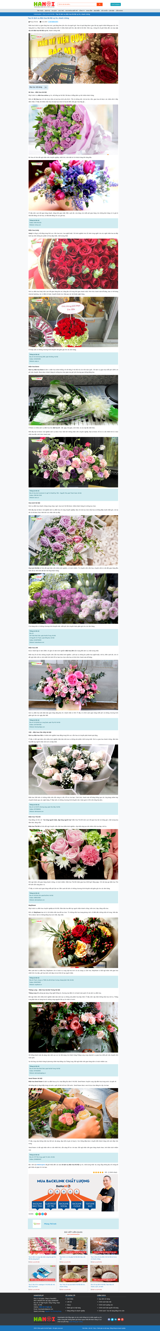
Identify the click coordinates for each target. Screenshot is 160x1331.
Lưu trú (61, 10)
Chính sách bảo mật (105, 1302)
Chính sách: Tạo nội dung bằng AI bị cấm (111, 1311)
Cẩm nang (119, 10)
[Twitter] (112, 1319)
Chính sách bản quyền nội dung (108, 1308)
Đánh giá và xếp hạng (74, 1308)
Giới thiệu (70, 1299)
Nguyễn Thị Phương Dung (53, 1311)
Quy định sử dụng (104, 1299)
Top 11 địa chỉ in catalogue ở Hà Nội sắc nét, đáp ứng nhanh (42, 1285)
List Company (116, 4)
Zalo (49, 1307)
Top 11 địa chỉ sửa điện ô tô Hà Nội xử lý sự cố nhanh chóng (104, 1258)
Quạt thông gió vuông (75, 1321)
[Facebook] (109, 1319)
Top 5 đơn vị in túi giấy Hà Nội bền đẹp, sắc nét (72, 1258)
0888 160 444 (43, 1307)
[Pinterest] (122, 1319)
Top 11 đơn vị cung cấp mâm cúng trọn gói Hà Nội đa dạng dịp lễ (42, 1258)
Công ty (82, 10)
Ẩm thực (40, 10)
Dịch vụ (47, 10)
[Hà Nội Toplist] (44, 4)
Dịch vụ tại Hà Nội (48, 14)
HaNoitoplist (37, 14)
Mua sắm (89, 10)
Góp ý (69, 1305)
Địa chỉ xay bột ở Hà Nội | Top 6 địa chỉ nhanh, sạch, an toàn (102, 1285)
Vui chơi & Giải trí (71, 10)
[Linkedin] (115, 1319)
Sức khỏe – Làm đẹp (107, 10)
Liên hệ (69, 1302)
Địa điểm (97, 10)
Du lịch (54, 10)
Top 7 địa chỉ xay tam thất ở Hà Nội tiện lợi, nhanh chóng (72, 1285)
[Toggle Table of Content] (45, 87)
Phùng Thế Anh (34, 21)
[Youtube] (119, 1319)
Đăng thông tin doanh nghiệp (76, 1311)
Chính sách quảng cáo (106, 1305)
